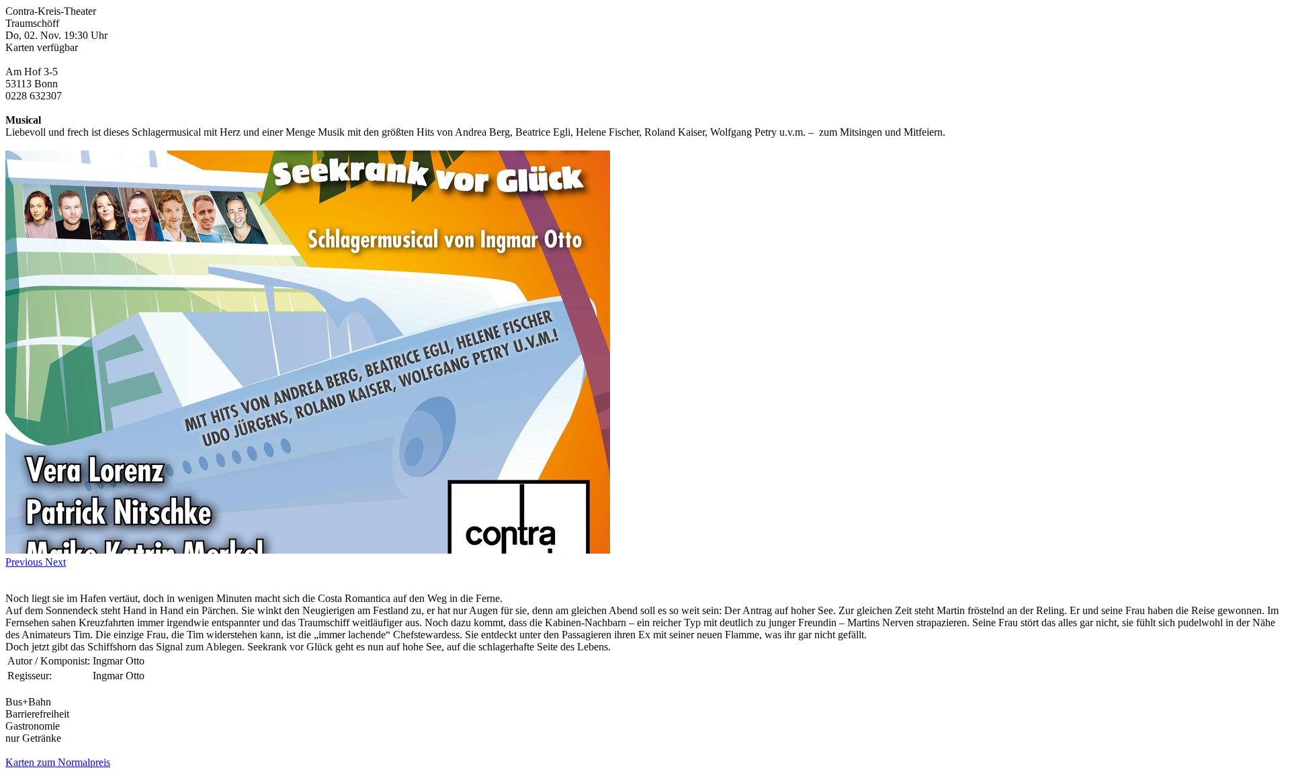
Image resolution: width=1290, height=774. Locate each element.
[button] (25, 562)
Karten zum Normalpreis (57, 762)
